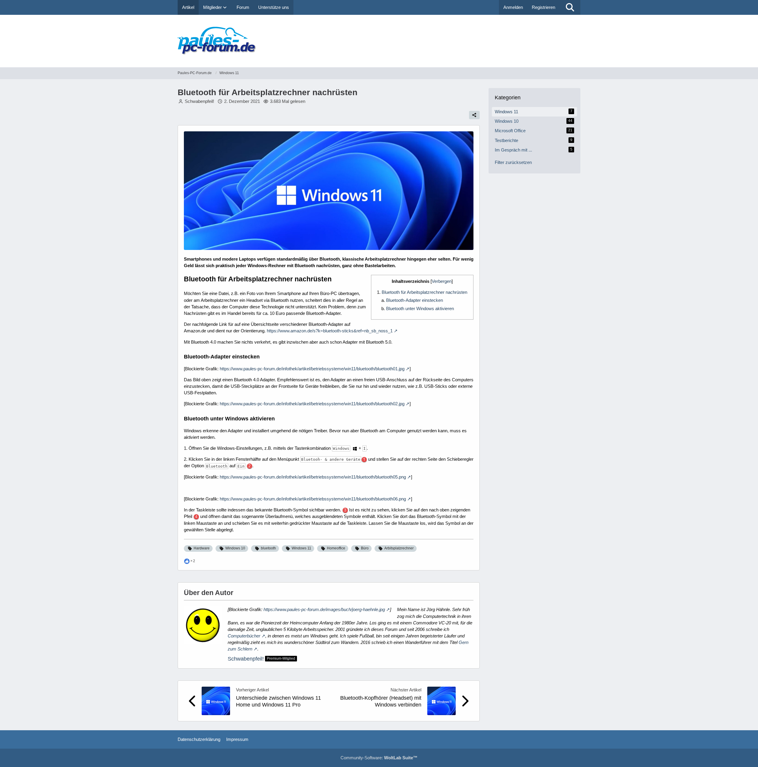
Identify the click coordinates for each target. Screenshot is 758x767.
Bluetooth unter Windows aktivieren (420, 308)
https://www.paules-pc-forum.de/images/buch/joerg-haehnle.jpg (324, 609)
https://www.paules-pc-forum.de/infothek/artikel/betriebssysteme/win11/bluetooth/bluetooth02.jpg (312, 403)
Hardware (202, 548)
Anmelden (513, 7)
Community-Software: (379, 757)
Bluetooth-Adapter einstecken (414, 300)
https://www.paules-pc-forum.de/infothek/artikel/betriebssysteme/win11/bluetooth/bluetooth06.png (313, 498)
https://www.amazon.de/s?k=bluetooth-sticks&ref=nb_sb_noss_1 (330, 330)
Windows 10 (235, 548)
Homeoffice (336, 548)
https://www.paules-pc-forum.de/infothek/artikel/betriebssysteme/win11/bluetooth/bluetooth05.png (313, 476)
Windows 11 (301, 548)
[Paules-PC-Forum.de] (379, 41)
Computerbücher (244, 635)
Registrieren (543, 7)
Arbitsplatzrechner (399, 548)
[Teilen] (474, 115)
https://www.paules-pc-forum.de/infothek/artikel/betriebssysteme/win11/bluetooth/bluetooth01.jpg (312, 368)
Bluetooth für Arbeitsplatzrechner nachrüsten (424, 292)
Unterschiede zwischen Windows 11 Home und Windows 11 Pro (278, 701)
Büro (365, 548)
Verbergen (442, 281)
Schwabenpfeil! (246, 659)
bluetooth (268, 548)
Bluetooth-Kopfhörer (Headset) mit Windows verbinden (380, 701)
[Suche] (570, 7)
